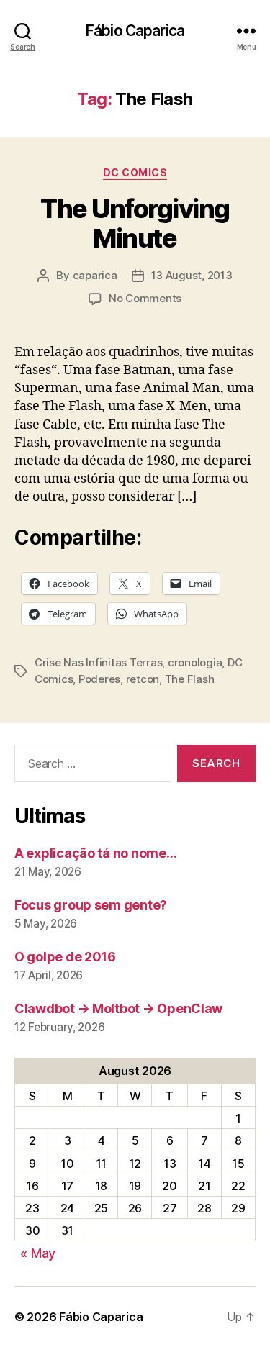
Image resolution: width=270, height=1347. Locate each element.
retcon (142, 679)
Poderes (99, 679)
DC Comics (135, 172)
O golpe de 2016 (65, 956)
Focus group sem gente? (90, 904)
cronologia (195, 662)
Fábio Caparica (135, 30)
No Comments (145, 298)
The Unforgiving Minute (135, 223)
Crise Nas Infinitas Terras (98, 662)
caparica (95, 275)
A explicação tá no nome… (95, 853)
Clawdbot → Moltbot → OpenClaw (118, 1008)
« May (37, 1253)
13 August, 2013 (192, 275)
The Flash (190, 679)
